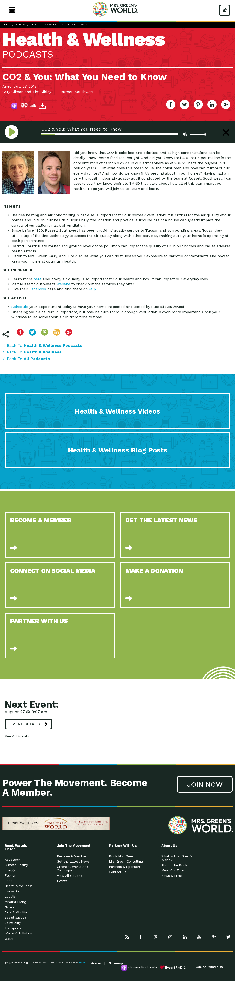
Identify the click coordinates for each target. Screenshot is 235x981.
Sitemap (116, 963)
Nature (10, 907)
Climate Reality (16, 865)
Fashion (10, 875)
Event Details (25, 724)
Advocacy (12, 859)
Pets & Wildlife (16, 912)
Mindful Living (15, 902)
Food (9, 880)
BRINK (82, 962)
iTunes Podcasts (142, 967)
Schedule (19, 306)
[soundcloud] (33, 106)
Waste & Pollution (18, 933)
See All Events (17, 736)
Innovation (13, 891)
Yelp (92, 289)
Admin (96, 963)
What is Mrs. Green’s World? (177, 858)
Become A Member (71, 856)
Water (9, 938)
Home (6, 24)
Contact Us (117, 872)
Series (20, 24)
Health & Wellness (19, 886)
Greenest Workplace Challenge (72, 868)
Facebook (37, 289)
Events (62, 881)
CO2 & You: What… (78, 24)
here (38, 279)
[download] (42, 106)
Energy (10, 870)
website (63, 284)
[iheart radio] (24, 106)
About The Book (174, 865)
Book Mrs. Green (122, 856)
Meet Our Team (173, 870)
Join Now (205, 784)
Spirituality (13, 923)
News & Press (171, 875)
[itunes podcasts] (14, 106)
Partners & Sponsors (125, 867)
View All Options (69, 875)
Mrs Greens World (124, 9)
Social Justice (15, 917)
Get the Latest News (73, 861)
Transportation (16, 928)
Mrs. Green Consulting (126, 861)
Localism (12, 896)
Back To (44, 345)
